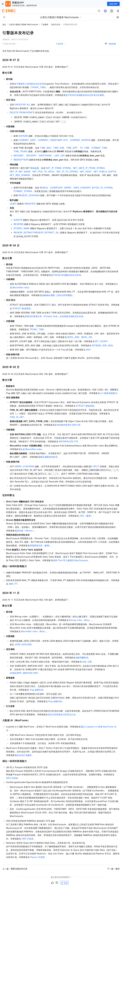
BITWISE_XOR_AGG (102, 345)
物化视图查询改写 (48, 456)
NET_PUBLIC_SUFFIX (105, 171)
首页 (4, 24)
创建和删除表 (81, 657)
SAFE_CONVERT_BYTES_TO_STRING (93, 187)
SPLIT (96, 466)
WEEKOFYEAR (21, 159)
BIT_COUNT (101, 341)
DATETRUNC (45, 155)
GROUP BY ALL (22, 104)
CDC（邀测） (86, 515)
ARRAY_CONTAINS (24, 466)
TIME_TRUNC (21, 151)
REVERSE (19, 224)
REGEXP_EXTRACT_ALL (47, 232)
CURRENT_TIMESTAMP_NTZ (53, 140)
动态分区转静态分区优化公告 (62, 714)
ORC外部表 (12, 777)
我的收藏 (112, 43)
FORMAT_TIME (99, 147)
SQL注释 (87, 661)
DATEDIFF (31, 155)
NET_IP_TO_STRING (67, 171)
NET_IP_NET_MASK (20, 171)
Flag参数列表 (36, 689)
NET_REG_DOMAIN (20, 175)
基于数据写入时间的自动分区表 (29, 83)
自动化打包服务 (24, 755)
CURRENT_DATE (27, 140)
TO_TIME (84, 147)
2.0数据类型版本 (108, 393)
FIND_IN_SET (17, 417)
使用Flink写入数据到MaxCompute (70, 560)
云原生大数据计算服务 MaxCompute (23, 24)
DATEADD (19, 155)
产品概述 (44, 24)
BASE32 (44, 187)
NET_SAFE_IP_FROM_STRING (89, 167)
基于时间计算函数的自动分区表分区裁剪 (84, 94)
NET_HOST (86, 171)
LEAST (13, 203)
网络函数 (34, 167)
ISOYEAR (23, 135)
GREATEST (30, 203)
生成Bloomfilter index (31, 449)
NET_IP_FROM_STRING (58, 167)
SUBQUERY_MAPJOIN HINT (24, 672)
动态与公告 (55, 24)
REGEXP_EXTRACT (24, 232)
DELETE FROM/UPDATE (22, 112)
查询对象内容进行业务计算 (67, 424)
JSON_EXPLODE (23, 644)
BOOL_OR (86, 337)
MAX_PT (13, 583)
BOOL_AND (73, 337)
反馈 (66, 882)
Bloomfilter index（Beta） (34, 631)
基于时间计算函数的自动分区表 (66, 274)
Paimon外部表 (37, 857)
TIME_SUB (58, 147)
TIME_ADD (45, 147)
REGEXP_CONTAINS (29, 195)
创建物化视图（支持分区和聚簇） (58, 295)
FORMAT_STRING (23, 191)
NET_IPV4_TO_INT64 (43, 171)
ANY (88, 349)
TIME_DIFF (72, 147)
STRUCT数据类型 (22, 308)
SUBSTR (18, 219)
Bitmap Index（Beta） (80, 620)
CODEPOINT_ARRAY (60, 187)
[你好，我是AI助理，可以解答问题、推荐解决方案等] (105, 11)
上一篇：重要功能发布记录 (14, 868)
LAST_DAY (59, 155)
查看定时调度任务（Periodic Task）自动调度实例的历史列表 (54, 316)
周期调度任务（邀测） (40, 545)
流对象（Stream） (26, 530)
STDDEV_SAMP (21, 228)
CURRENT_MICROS (80, 140)
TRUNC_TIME (38, 87)
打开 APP (113, 4)
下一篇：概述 (113, 868)
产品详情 (59, 43)
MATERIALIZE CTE (68, 441)
